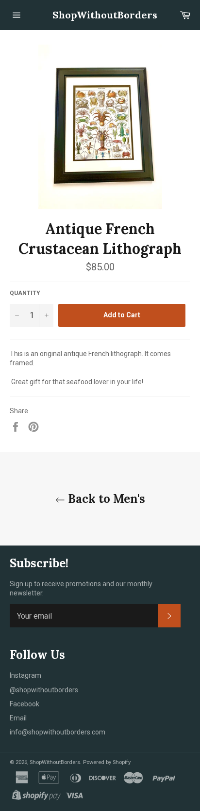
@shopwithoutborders (44, 690)
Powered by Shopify (107, 762)
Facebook (24, 704)
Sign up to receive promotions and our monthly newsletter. (81, 588)
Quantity (25, 293)
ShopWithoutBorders (100, 15)
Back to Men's (105, 498)
